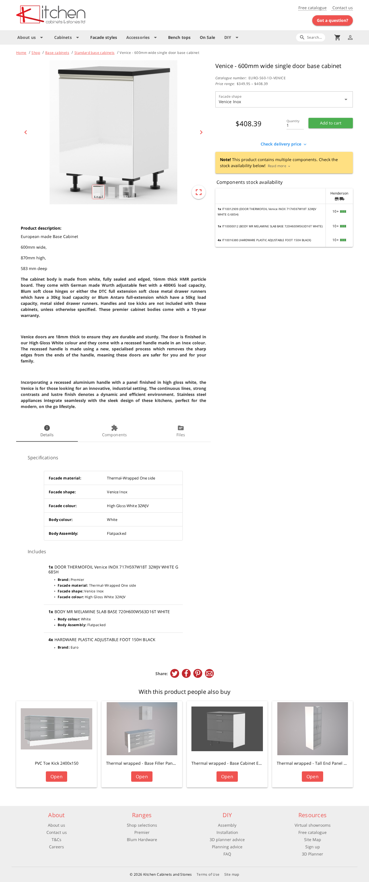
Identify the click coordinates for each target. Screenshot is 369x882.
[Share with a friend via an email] (209, 673)
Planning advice (227, 846)
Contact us (342, 7)
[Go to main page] (71, 15)
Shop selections (142, 825)
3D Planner (312, 854)
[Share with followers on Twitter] (174, 673)
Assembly (227, 825)
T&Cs (56, 839)
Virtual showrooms (313, 825)
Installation (227, 832)
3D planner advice (227, 839)
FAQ (227, 854)
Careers (56, 846)
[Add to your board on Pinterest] (197, 673)
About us (56, 825)
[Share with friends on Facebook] (186, 673)
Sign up (312, 846)
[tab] (47, 431)
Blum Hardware (142, 839)
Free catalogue (312, 7)
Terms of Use (208, 874)
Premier (142, 832)
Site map (231, 874)
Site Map (312, 839)
